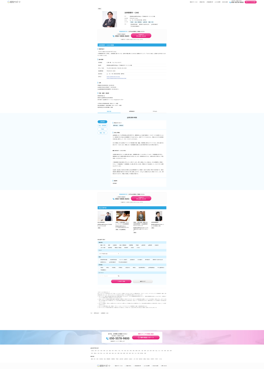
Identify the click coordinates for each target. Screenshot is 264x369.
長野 (145, 350)
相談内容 (109, 111)
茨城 (125, 350)
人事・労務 (135, 359)
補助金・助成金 (146, 359)
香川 (116, 353)
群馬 (131, 350)
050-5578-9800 (237, 2)
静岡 (136, 350)
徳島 (113, 353)
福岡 (124, 353)
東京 (113, 350)
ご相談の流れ (202, 2)
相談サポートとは (193, 2)
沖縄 (145, 353)
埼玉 (119, 350)
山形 (107, 350)
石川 (159, 350)
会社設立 (130, 359)
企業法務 (102, 121)
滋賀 (171, 350)
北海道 (92, 350)
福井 (153, 350)
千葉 (122, 350)
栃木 (128, 350)
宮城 (101, 350)
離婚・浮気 (102, 133)
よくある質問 (217, 2)
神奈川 (116, 350)
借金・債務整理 (102, 125)
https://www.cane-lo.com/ (113, 76)
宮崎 (138, 353)
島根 (110, 353)
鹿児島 (141, 353)
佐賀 (127, 353)
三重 (142, 350)
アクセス (155, 111)
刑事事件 (152, 359)
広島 (98, 353)
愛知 (134, 350)
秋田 (104, 350)
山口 (104, 353)
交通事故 (101, 359)
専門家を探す (96, 313)
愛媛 (118, 353)
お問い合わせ (164, 365)
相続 (97, 359)
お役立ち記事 (225, 2)
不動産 (102, 129)
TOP (91, 313)
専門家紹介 (132, 111)
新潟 (151, 350)
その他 (160, 359)
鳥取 (107, 353)
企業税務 (126, 359)
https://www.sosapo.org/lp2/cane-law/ (116, 78)
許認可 (156, 359)
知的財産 (140, 359)
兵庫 (168, 350)
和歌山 (95, 353)
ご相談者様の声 (209, 2)
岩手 (98, 350)
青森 (96, 350)
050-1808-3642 (122, 36)
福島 (110, 350)
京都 (165, 350)
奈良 (92, 353)
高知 (121, 353)
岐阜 (139, 350)
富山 (156, 350)
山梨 (148, 350)
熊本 (133, 353)
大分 (135, 353)
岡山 (101, 353)
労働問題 (113, 359)
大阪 (162, 350)
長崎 (130, 353)
